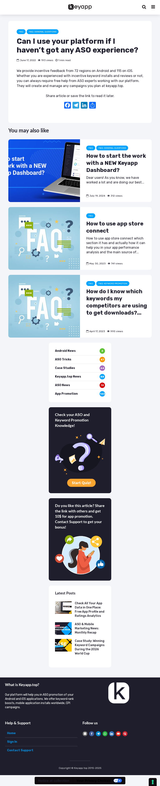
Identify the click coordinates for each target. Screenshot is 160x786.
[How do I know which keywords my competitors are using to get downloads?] (44, 306)
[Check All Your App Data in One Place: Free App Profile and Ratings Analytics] (63, 607)
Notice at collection (53, 780)
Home (11, 733)
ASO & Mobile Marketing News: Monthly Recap (87, 628)
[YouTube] (118, 733)
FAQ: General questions (42, 32)
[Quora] (125, 733)
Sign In (12, 742)
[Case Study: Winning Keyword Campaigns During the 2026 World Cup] (63, 645)
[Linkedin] (111, 733)
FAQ (21, 32)
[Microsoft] (85, 733)
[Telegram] (98, 733)
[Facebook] (67, 106)
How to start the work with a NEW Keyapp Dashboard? (116, 163)
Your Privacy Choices (93, 780)
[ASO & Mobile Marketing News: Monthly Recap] (63, 628)
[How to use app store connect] (44, 238)
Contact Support (20, 750)
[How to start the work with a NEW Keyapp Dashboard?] (44, 170)
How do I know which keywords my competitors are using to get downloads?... (116, 302)
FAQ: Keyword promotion (113, 283)
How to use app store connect (114, 227)
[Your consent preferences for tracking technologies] (153, 782)
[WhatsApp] (105, 733)
